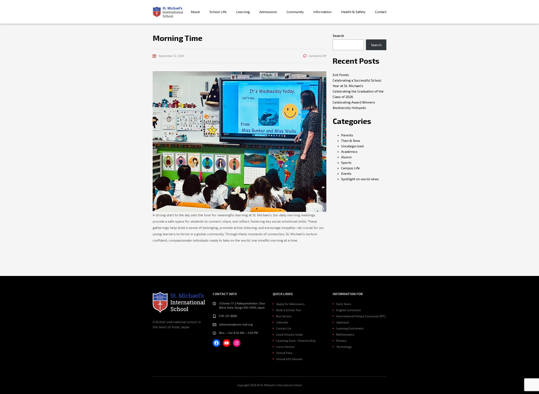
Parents (347, 135)
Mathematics (345, 334)
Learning (243, 12)
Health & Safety (353, 12)
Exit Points (341, 75)
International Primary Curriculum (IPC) (361, 316)
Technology (344, 346)
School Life (218, 12)
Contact (381, 12)
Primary (341, 340)
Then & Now (350, 141)
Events (346, 173)
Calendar (282, 322)
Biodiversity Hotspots (349, 108)
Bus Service (284, 316)
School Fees (284, 353)
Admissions (268, 12)
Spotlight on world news (360, 179)
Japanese (342, 322)
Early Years (343, 304)
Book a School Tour (288, 310)
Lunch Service (285, 346)
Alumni (346, 157)
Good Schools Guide (289, 334)
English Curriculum (348, 310)
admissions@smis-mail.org (236, 324)
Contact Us (283, 328)
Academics (349, 151)
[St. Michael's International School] (168, 12)
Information (322, 12)
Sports (346, 162)
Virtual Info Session (289, 359)
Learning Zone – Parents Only (296, 340)
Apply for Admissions (290, 304)
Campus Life (350, 168)
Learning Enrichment (350, 328)
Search (338, 36)
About (195, 12)
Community (295, 12)
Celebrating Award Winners (354, 102)
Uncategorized (352, 146)
